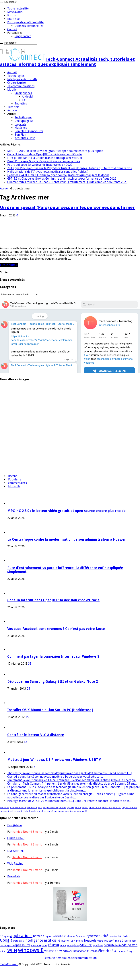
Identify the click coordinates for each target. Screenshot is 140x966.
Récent (12, 476)
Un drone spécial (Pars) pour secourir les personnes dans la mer (67, 207)
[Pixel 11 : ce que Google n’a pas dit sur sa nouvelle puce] (10, 469)
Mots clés (14, 486)
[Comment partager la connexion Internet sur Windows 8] (12, 649)
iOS (24, 100)
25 (28, 688)
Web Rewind (15, 863)
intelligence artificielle (18, 811)
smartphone (73, 945)
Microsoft (116, 807)
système (70, 807)
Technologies (15, 75)
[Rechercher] (1, 2)
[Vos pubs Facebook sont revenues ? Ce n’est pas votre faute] (10, 441)
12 (25, 742)
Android (27, 96)
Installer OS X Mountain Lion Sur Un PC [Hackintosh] (50, 710)
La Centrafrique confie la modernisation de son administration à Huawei (66, 539)
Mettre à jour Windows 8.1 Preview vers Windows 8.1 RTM (54, 760)
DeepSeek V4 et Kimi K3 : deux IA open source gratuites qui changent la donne (58, 175)
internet (3, 811)
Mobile (12, 89)
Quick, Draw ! (15, 838)
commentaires (17, 483)
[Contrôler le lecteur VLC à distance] (12, 728)
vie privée (47, 807)
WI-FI (40, 807)
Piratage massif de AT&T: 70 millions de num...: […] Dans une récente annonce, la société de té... (69, 801)
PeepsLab (13, 876)
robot (44, 945)
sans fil (63, 945)
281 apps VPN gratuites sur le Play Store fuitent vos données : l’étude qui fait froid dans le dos (69, 168)
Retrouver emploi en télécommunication (70, 958)
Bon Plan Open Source (29, 131)
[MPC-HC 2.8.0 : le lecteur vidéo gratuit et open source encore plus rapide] (10, 397)
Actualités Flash (25, 138)
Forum (11, 15)
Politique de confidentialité (25, 22)
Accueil (12, 72)
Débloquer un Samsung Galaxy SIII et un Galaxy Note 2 (52, 681)
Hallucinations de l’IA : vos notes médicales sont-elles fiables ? (48, 171)
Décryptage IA (24, 121)
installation (18, 941)
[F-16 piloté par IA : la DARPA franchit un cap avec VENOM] (10, 455)
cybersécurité (46, 811)
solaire (78, 807)
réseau (85, 807)
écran (12, 807)
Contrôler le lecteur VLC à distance (35, 735)
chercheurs (59, 811)
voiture (3, 951)
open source (95, 807)
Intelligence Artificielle (22, 79)
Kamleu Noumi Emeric (27, 831)
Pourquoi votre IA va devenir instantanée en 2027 (39, 164)
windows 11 (83, 951)
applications (78, 811)
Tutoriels (13, 107)
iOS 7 (72, 941)
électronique (120, 951)
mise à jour (107, 807)
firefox (126, 936)
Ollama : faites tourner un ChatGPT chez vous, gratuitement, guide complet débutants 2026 (67, 182)
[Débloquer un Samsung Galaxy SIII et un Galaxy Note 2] (12, 674)
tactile (55, 807)
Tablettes (21, 103)
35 (30, 663)
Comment (81, 936)
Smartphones (23, 93)
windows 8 (32, 807)
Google (32, 811)
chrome (71, 936)
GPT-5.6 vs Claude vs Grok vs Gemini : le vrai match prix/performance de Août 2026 (61, 178)
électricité (4, 807)
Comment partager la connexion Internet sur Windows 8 (53, 656)
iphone (133, 807)
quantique (36, 945)
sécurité (62, 807)
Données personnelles (29, 26)
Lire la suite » (9, 265)
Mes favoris (14, 12)
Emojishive (14, 825)
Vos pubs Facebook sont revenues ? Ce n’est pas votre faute (56, 629)
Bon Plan (20, 134)
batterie (68, 811)
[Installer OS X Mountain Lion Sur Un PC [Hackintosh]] (17, 703)
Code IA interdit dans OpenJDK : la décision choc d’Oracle (44, 154)
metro (100, 941)
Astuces (12, 110)
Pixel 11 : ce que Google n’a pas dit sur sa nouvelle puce (43, 161)
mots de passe (7, 945)
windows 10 (20, 807)
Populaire (14, 479)
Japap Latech (23, 36)
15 (27, 717)
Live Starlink (15, 851)
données (113, 936)
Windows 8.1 (51, 951)
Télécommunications (20, 86)
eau (38, 811)
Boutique (13, 19)
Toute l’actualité (18, 8)
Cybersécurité (16, 82)
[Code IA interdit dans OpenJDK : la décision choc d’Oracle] (10, 426)
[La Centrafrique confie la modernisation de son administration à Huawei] (10, 412)
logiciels (126, 807)
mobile (132, 941)
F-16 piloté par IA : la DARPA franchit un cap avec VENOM (44, 158)
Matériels (21, 127)
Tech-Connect (9, 964)
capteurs (49, 936)
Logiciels (20, 124)
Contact (12, 29)
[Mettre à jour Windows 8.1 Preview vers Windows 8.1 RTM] (12, 752)
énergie (130, 951)
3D (86, 811)
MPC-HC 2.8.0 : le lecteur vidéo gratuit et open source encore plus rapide (55, 151)
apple (6, 936)
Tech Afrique (23, 117)
